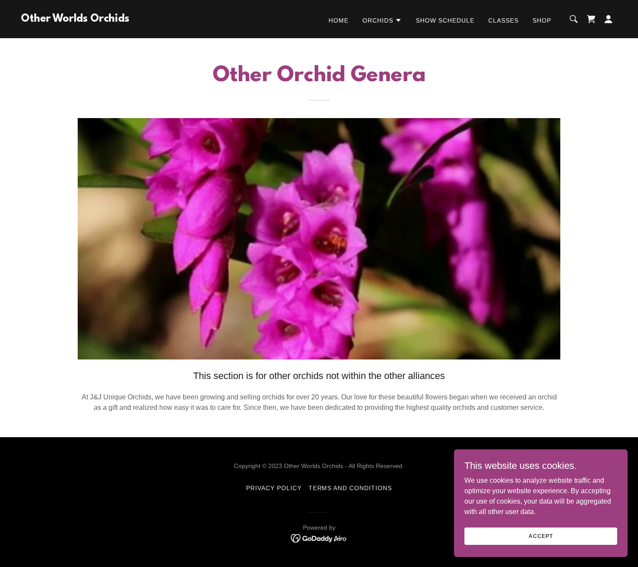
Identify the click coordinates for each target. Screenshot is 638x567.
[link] (75, 19)
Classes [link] (503, 20)
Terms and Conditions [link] (350, 488)
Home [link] (339, 20)
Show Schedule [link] (445, 20)
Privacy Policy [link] (274, 488)
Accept (540, 536)
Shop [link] (542, 20)
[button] (382, 20)
